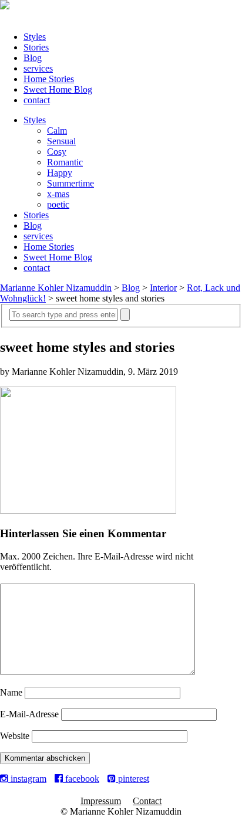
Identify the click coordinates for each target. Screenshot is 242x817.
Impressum (100, 801)
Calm (57, 130)
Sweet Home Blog (57, 89)
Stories (36, 47)
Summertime (70, 183)
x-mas (58, 194)
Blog (32, 58)
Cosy (56, 152)
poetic (58, 204)
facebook (81, 779)
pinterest (132, 779)
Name (11, 692)
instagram (27, 779)
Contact (147, 801)
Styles (34, 37)
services (38, 68)
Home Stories (48, 79)
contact (36, 100)
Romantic (65, 162)
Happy (59, 173)
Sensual (61, 141)
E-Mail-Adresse (29, 714)
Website (14, 736)
